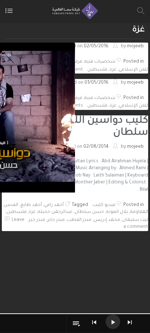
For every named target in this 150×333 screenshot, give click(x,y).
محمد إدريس (107, 220)
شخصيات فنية (99, 61)
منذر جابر (56, 220)
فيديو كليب (103, 205)
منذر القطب (79, 220)
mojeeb (135, 46)
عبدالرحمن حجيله (55, 212)
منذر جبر (37, 220)
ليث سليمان (135, 220)
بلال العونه (117, 212)
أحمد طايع (31, 205)
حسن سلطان (89, 212)
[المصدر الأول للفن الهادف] (73, 11)
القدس (11, 205)
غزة (113, 69)
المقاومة (139, 212)
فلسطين (97, 69)
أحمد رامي (54, 205)
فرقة (77, 61)
